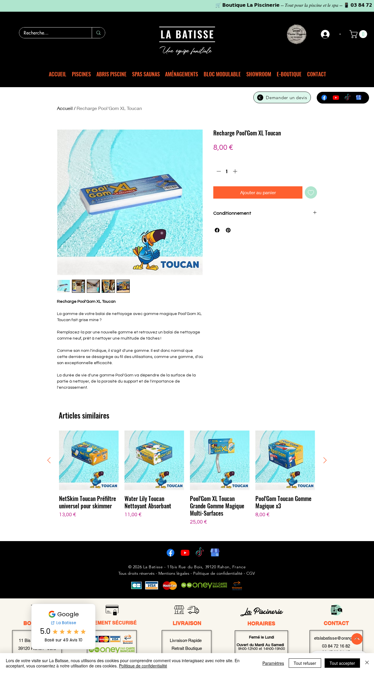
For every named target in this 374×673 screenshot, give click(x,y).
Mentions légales (173, 573)
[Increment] (236, 171)
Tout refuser (305, 663)
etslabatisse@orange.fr (336, 638)
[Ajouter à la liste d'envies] (311, 192)
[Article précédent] (49, 460)
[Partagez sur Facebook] (217, 230)
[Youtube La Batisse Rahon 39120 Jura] (185, 553)
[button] (359, 34)
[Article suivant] (325, 460)
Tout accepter (342, 663)
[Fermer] (366, 663)
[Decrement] (218, 171)
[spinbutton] (227, 171)
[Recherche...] (98, 32)
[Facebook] (324, 97)
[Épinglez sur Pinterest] (228, 230)
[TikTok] (347, 97)
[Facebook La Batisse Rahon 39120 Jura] (170, 553)
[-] (325, 34)
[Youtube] (336, 97)
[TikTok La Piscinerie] (200, 553)
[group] (187, 481)
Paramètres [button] (273, 663)
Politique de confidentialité (143, 666)
